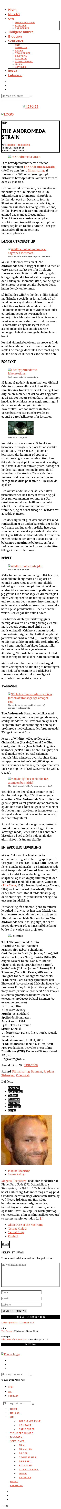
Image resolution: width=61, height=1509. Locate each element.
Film (17, 45)
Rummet (36, 1071)
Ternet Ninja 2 (17, 1228)
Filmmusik (21, 47)
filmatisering (36, 170)
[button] (31, 96)
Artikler (20, 67)
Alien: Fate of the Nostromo (25, 1224)
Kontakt (20, 25)
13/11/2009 (31, 1065)
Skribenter (22, 28)
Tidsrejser (8, 1075)
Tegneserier (23, 53)
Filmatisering (21, 1071)
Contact (13, 1236)
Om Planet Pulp (25, 22)
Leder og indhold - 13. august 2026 (17, 1323)
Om (11, 19)
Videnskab (22, 1075)
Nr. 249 (14, 14)
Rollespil (21, 58)
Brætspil (21, 56)
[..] (41, 1218)
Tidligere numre (21, 32)
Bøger (19, 50)
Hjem (12, 10)
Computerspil (24, 61)
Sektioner (15, 41)
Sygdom (48, 1071)
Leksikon (15, 75)
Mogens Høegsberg (17, 145)
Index (12, 71)
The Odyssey (7, 1331)
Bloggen (15, 36)
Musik (18, 64)
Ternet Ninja (16, 1232)
